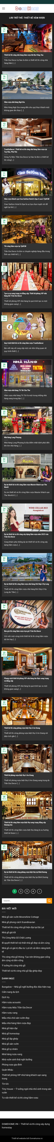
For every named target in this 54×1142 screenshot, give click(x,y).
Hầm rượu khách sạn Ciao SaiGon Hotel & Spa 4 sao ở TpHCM (26, 199)
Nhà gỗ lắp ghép (10, 1038)
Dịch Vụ (5, 997)
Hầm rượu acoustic (11, 1002)
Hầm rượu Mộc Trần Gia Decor (17, 1007)
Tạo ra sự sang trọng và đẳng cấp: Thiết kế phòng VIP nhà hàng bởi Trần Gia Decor (25, 294)
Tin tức (5, 1084)
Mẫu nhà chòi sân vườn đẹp (15, 1018)
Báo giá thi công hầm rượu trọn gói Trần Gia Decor (22, 631)
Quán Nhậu (7, 1070)
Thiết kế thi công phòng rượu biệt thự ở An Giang (22, 728)
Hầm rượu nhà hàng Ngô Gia (14, 102)
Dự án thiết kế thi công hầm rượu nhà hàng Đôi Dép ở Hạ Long (26, 584)
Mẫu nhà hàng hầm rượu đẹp (16, 1023)
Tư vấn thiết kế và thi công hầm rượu (20, 1098)
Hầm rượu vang (9, 1013)
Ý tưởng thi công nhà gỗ (13, 965)
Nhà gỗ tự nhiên (10, 1049)
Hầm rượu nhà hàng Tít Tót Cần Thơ (17, 390)
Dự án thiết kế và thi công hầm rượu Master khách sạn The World (25, 486)
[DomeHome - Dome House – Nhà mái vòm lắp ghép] (27, 8)
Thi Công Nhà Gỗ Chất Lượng (16, 938)
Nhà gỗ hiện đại (9, 1028)
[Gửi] (49, 900)
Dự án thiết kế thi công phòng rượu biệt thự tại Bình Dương (25, 872)
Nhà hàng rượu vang (12, 1054)
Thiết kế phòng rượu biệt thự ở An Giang (19, 775)
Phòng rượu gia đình (12, 1064)
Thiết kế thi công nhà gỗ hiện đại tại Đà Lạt (23, 927)
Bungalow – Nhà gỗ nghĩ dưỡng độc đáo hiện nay (26, 987)
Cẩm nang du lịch (10, 992)
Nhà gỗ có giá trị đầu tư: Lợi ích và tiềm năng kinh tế (26, 950)
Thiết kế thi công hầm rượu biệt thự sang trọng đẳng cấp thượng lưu (25, 823)
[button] (3, 8)
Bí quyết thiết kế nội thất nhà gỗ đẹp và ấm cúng (26, 943)
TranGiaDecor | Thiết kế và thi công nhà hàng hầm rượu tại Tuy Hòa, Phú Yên (25, 150)
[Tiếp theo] (39, 891)
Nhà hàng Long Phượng (12, 437)
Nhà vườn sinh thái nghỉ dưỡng (17, 1059)
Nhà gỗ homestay (11, 1033)
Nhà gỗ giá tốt (9, 932)
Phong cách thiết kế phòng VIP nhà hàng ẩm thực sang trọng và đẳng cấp (26, 679)
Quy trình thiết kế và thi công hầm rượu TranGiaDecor (23, 343)
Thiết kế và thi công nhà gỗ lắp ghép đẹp (22, 971)
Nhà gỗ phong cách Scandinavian (18, 922)
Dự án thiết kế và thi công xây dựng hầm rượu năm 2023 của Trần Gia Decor (26, 535)
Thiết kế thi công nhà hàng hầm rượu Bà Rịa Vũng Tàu (23, 55)
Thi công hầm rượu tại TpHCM (15, 246)
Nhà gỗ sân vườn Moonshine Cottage (20, 917)
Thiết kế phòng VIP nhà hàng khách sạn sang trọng (24, 1077)
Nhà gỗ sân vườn (10, 1044)
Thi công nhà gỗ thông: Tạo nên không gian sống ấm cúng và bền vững (26, 959)
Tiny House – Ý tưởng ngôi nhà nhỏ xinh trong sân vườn (26, 1091)
